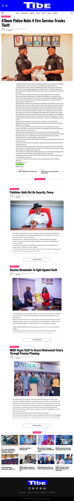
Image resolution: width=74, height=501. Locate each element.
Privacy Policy (44, 492)
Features (38, 13)
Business (55, 13)
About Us (37, 492)
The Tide (9, 30)
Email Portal (52, 492)
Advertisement (22, 492)
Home (17, 13)
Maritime (32, 13)
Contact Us (30, 492)
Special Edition (24, 13)
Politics (49, 13)
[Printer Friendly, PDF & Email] (20, 164)
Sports (43, 13)
